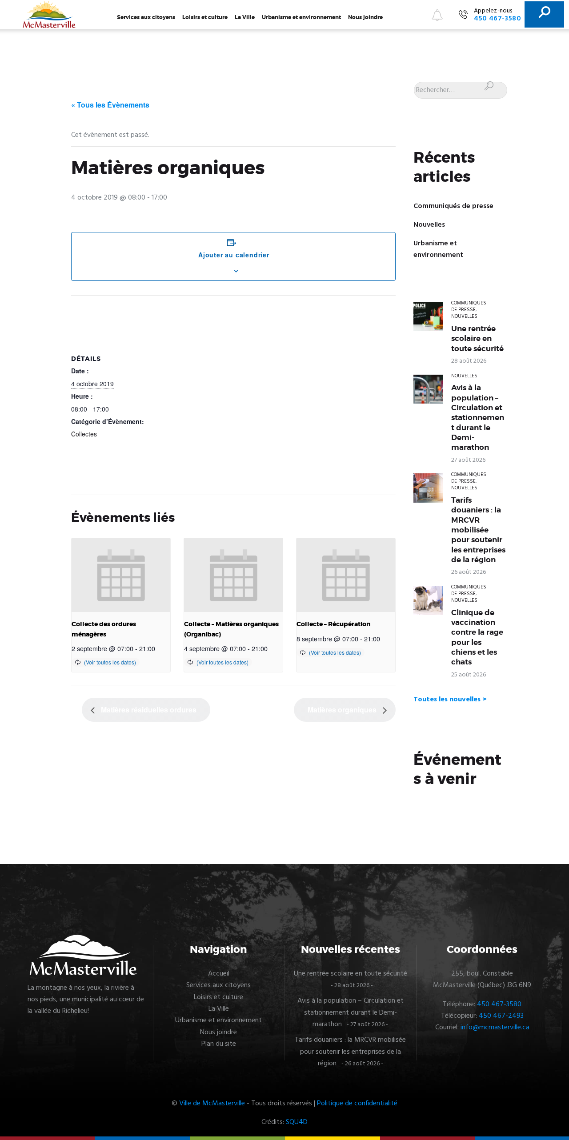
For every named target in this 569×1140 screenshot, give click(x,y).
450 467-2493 (501, 1016)
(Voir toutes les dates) (110, 662)
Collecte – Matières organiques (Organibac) (231, 629)
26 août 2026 (468, 572)
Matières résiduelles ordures (147, 709)
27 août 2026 (468, 460)
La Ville (245, 17)
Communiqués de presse (453, 206)
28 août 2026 (468, 361)
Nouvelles (429, 225)
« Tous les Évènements (110, 105)
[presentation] (121, 575)
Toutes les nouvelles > (450, 699)
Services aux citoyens (146, 17)
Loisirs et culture (205, 17)
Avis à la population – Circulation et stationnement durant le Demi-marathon (477, 417)
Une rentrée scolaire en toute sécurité (477, 338)
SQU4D (297, 1122)
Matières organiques (343, 709)
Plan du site (218, 1044)
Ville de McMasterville (212, 1103)
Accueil (218, 974)
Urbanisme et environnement (301, 17)
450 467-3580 (499, 1004)
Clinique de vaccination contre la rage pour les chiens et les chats (477, 637)
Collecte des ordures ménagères (104, 629)
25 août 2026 (468, 675)
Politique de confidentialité (357, 1103)
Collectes (84, 433)
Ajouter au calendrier (233, 254)
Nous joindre (365, 17)
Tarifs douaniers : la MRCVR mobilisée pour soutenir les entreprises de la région (478, 529)
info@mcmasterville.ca (495, 1027)
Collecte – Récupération (333, 624)
